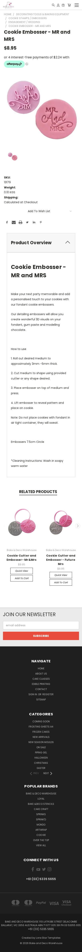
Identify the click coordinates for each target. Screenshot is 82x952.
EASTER (41, 768)
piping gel (41, 752)
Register (48, 694)
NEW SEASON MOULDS (41, 742)
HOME (41, 668)
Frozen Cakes (41, 731)
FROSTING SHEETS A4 (41, 726)
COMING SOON (41, 721)
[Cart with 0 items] (69, 5)
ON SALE (41, 747)
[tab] (41, 242)
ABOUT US (41, 673)
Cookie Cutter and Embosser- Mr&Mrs (22, 558)
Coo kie (41, 835)
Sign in (33, 694)
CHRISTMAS (41, 763)
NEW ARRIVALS (41, 737)
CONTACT (41, 689)
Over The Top (41, 840)
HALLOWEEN (41, 757)
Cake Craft (41, 809)
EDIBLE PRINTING (41, 684)
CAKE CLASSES (41, 678)
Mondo (41, 824)
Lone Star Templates (48, 937)
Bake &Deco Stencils (41, 804)
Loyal (41, 798)
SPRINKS (41, 814)
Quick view (21, 571)
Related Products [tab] (38, 491)
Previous (4, 525)
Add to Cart (21, 578)
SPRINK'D (41, 819)
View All (41, 845)
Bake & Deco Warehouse (41, 793)
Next (77, 525)
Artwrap (41, 829)
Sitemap (41, 699)
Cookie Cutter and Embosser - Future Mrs (60, 560)
